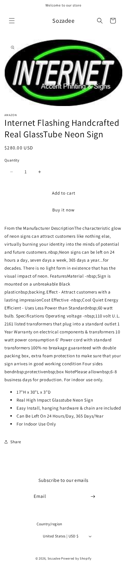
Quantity (11, 160)
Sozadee (54, 558)
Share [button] (15, 441)
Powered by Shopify (76, 558)
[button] (11, 20)
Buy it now (63, 210)
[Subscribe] (93, 496)
